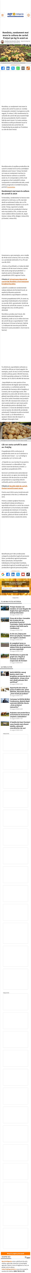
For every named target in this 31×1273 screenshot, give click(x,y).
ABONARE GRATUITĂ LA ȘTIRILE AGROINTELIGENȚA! (15, 583)
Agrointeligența (7, 1261)
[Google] (3, 574)
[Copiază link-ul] (28, 68)
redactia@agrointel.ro (9, 1269)
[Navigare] (2, 15)
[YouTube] (23, 574)
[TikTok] (28, 574)
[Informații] (28, 15)
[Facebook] (3, 68)
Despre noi (6, 1257)
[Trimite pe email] (23, 68)
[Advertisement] (15, 6)
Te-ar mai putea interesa (11, 601)
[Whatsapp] (18, 68)
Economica (11, 187)
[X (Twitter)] (13, 68)
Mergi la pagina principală (15, 1253)
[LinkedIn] (8, 68)
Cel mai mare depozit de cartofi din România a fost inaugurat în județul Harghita (15, 281)
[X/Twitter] (18, 574)
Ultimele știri (6, 667)
